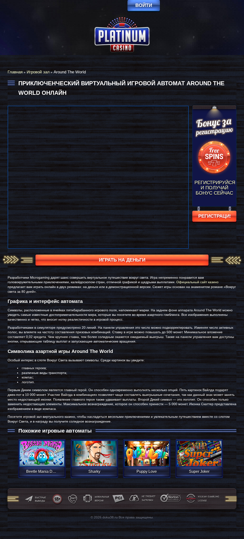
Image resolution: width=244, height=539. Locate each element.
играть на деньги (122, 259)
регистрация (214, 216)
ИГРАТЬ (42, 450)
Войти (143, 5)
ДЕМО (41, 459)
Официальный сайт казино (197, 282)
